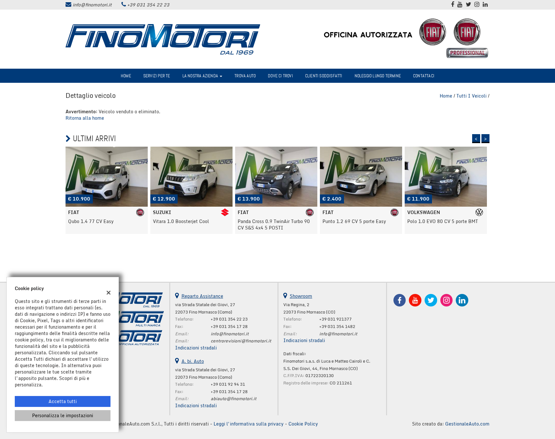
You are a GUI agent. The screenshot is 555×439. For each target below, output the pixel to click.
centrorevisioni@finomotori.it (241, 340)
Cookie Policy (303, 423)
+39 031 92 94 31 (228, 384)
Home (126, 76)
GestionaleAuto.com (467, 423)
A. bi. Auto (192, 361)
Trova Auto (245, 76)
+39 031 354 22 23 (148, 4)
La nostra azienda (200, 76)
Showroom (301, 296)
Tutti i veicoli (471, 95)
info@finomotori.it (92, 4)
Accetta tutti (62, 401)
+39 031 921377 (335, 319)
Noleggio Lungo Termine (378, 76)
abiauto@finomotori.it (233, 398)
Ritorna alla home (85, 118)
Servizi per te (156, 76)
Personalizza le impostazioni (62, 415)
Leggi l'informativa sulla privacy (249, 423)
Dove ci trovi (280, 76)
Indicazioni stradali (196, 347)
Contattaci (423, 76)
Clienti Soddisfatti (323, 76)
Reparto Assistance (202, 296)
